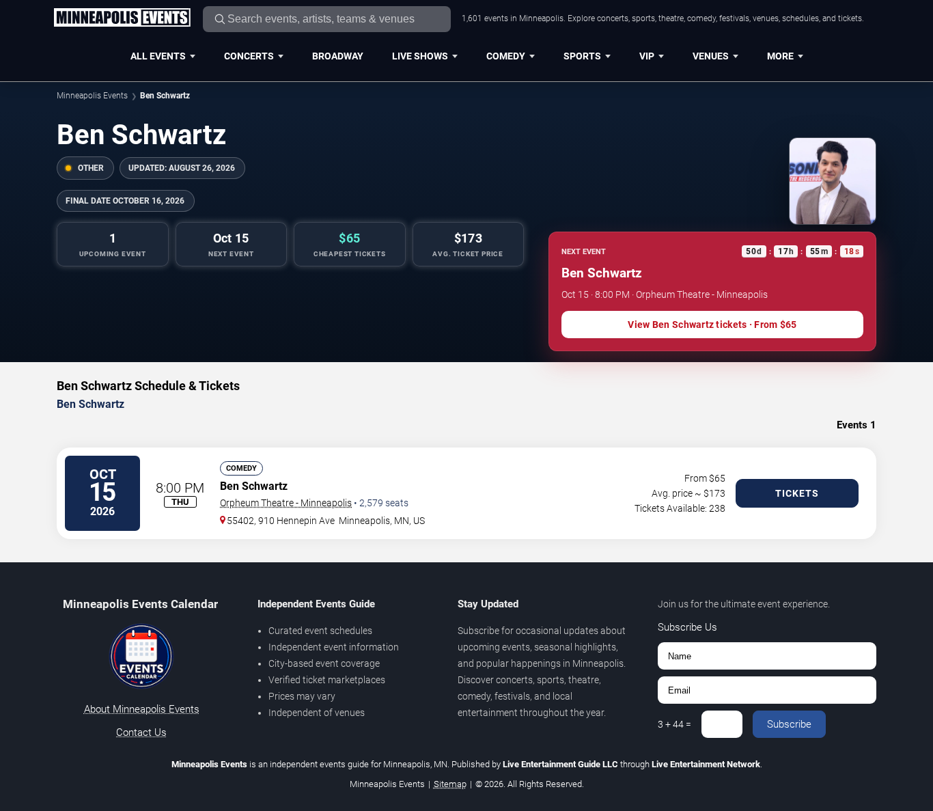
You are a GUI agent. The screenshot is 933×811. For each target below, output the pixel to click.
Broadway (337, 56)
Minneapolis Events (92, 95)
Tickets (797, 493)
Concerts (249, 56)
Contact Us (141, 732)
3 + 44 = (674, 724)
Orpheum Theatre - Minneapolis (286, 502)
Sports (582, 56)
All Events (158, 56)
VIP (646, 56)
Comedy (505, 56)
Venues (711, 56)
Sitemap (450, 784)
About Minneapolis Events (141, 709)
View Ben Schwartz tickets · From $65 (712, 324)
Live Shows (420, 56)
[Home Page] (122, 18)
